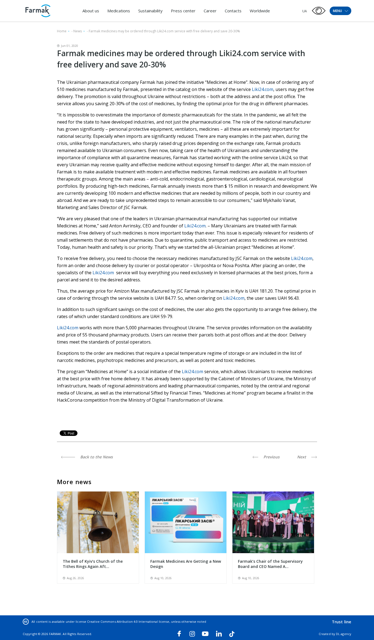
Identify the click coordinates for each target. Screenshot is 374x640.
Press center (183, 10)
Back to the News (96, 456)
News (77, 31)
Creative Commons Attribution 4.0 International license (128, 621)
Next (302, 456)
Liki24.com (262, 89)
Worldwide (260, 10)
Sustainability (150, 10)
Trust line (341, 621)
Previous (271, 456)
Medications (118, 10)
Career (210, 10)
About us (90, 10)
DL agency (343, 634)
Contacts (233, 10)
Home (62, 31)
